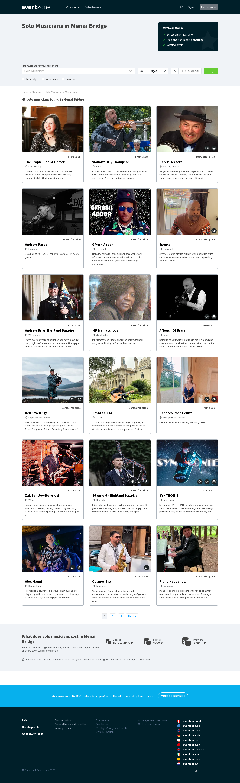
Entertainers (93, 7)
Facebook (196, 772)
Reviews (71, 79)
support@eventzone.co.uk (151, 720)
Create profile (173, 696)
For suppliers (208, 6)
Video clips (52, 79)
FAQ (24, 720)
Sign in (191, 7)
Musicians (72, 7)
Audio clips (32, 79)
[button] (78, 71)
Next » (132, 616)
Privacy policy (63, 728)
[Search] (182, 6)
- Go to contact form (148, 724)
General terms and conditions (72, 724)
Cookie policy (63, 720)
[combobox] (190, 71)
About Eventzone (33, 733)
